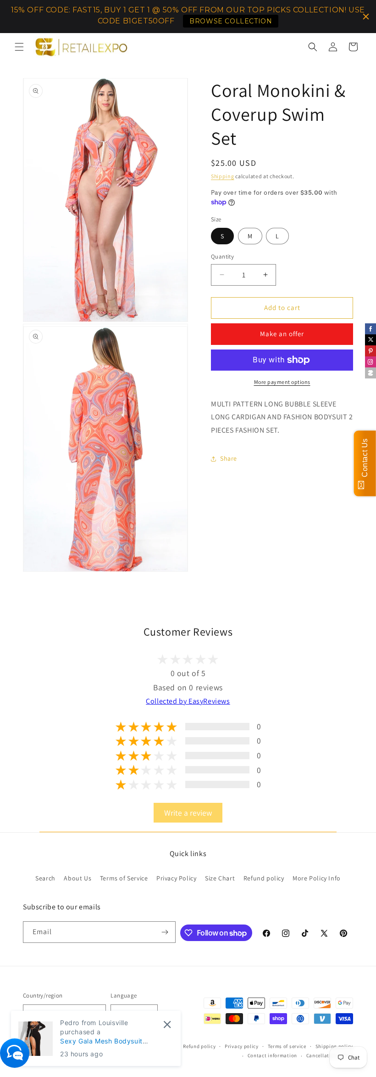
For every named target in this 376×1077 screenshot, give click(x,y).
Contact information (272, 1055)
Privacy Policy (176, 878)
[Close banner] (365, 16)
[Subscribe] (165, 932)
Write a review (188, 812)
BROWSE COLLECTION (230, 21)
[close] (167, 1024)
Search (45, 878)
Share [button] (228, 458)
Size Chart (220, 878)
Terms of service (287, 1046)
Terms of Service (124, 878)
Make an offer (282, 333)
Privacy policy (242, 1046)
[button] (19, 47)
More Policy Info (317, 878)
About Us (77, 878)
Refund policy (263, 878)
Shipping (222, 176)
